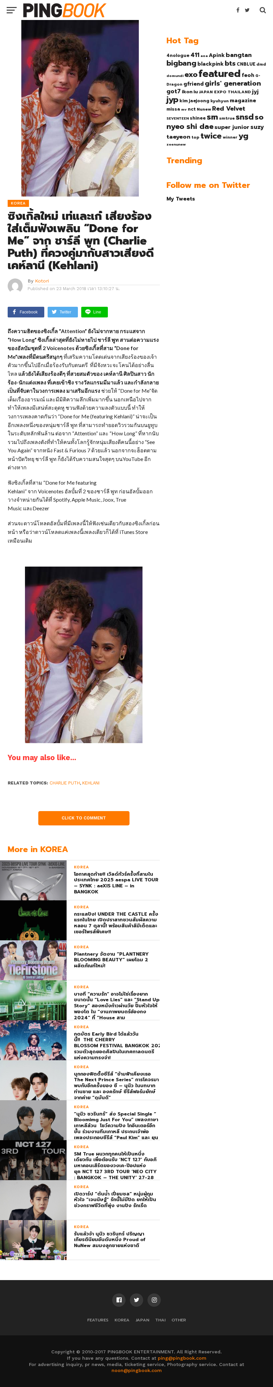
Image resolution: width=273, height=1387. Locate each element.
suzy (257, 127)
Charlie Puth (65, 782)
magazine (243, 101)
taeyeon (178, 137)
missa (173, 109)
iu (195, 91)
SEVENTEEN (177, 118)
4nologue (177, 55)
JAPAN (142, 1320)
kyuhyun (219, 101)
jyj (255, 91)
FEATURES (98, 1320)
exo (190, 74)
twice (211, 136)
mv (184, 109)
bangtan (239, 55)
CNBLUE (246, 64)
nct (192, 109)
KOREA (122, 1320)
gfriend (193, 84)
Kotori (42, 280)
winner (230, 137)
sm (212, 117)
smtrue (227, 118)
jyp (172, 100)
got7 (173, 91)
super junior (231, 127)
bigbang (181, 63)
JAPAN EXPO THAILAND (225, 92)
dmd (261, 64)
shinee (198, 118)
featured (219, 73)
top (195, 137)
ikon (187, 91)
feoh (248, 75)
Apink (217, 55)
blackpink (210, 64)
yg (243, 136)
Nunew (204, 109)
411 (194, 55)
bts (230, 63)
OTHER (178, 1320)
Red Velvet (228, 108)
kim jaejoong (194, 101)
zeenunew (176, 144)
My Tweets (180, 199)
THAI (160, 1320)
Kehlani (91, 782)
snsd (245, 117)
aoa (204, 55)
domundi (174, 75)
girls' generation (233, 83)
